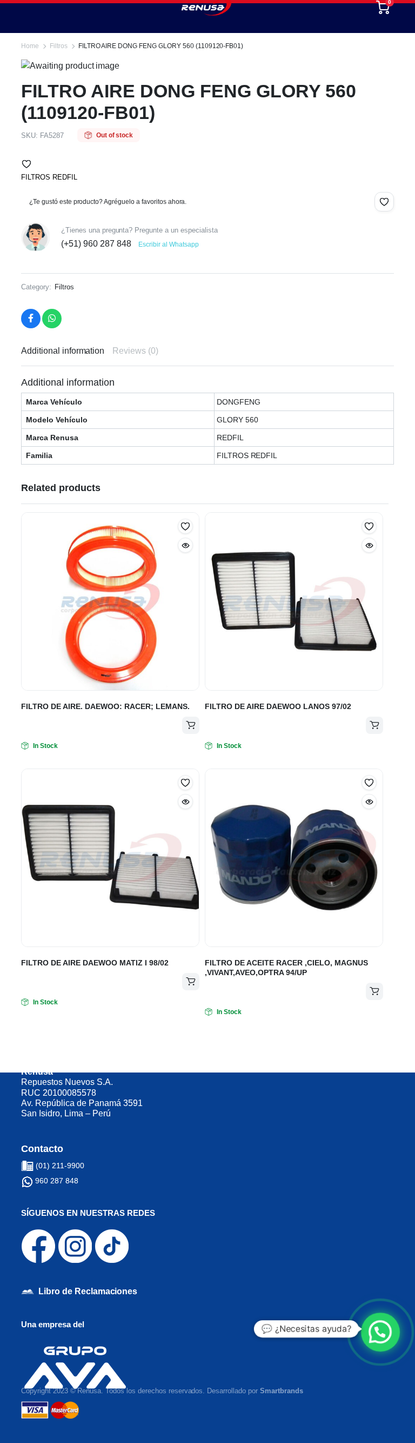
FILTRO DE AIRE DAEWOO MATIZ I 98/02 (95, 962)
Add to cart (190, 725)
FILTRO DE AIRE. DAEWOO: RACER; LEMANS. (105, 706)
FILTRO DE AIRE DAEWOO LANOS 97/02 (278, 706)
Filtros (59, 46)
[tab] (62, 351)
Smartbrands (281, 1391)
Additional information (62, 350)
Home (30, 46)
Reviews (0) (135, 350)
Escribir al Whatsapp (168, 244)
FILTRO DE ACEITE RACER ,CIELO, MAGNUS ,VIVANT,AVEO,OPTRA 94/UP (286, 967)
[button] (26, 163)
